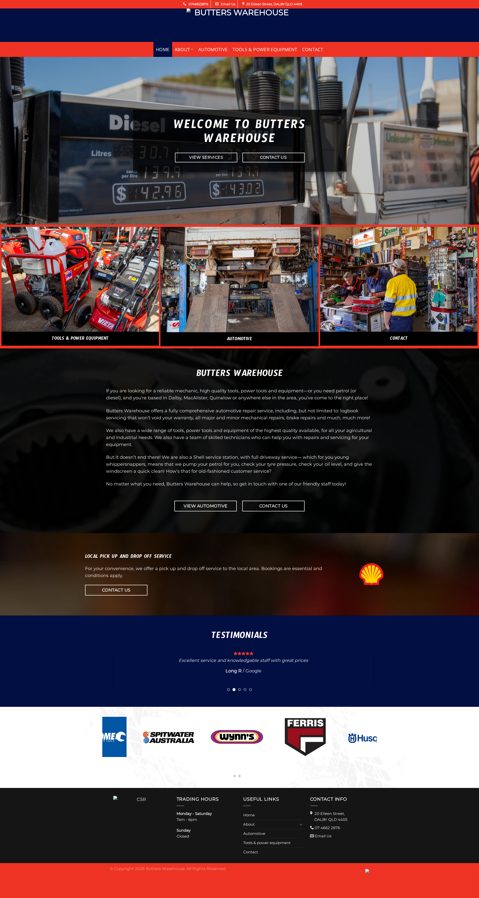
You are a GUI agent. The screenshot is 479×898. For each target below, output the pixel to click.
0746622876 (198, 4)
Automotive (213, 49)
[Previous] (15, 140)
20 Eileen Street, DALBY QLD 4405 (274, 4)
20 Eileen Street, (330, 822)
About (182, 49)
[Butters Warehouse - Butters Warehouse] (239, 25)
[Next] (463, 140)
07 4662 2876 (327, 834)
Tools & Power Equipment (80, 339)
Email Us (227, 4)
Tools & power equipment (265, 49)
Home (162, 49)
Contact (312, 49)
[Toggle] (301, 830)
